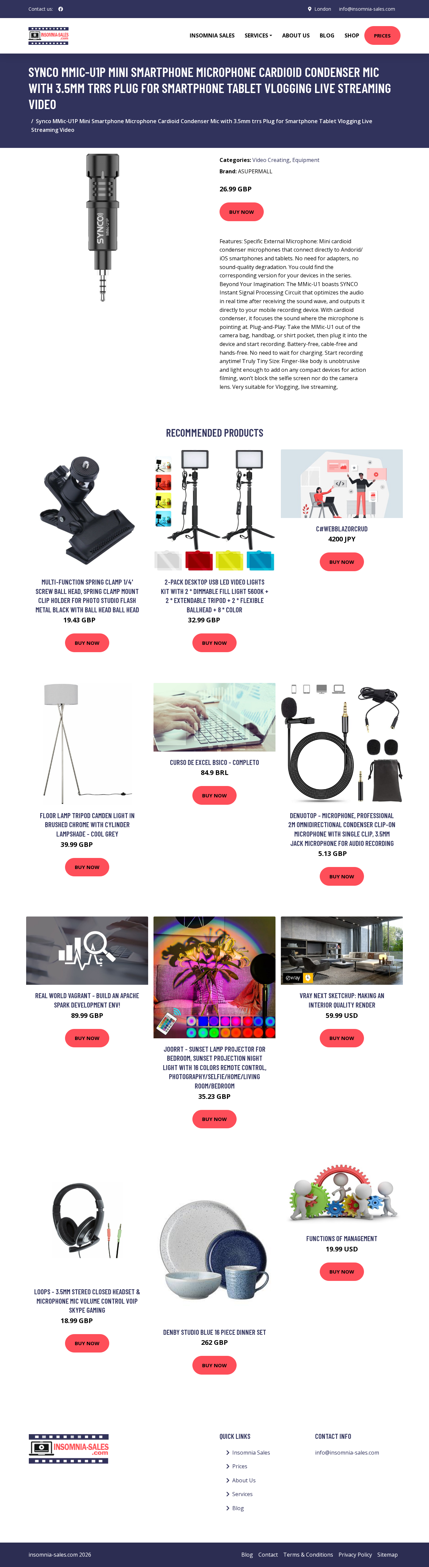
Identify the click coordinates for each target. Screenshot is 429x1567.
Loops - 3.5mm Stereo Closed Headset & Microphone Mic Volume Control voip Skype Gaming (87, 1300)
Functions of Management (341, 1238)
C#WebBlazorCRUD (342, 528)
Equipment (305, 160)
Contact (268, 1554)
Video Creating (271, 160)
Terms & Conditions (308, 1554)
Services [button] (256, 35)
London (322, 9)
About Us (296, 35)
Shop (352, 35)
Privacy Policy (355, 1554)
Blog (327, 35)
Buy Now (241, 211)
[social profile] (61, 9)
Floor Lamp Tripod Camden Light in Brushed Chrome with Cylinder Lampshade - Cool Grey (87, 824)
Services (242, 1494)
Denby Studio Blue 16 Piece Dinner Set (214, 1332)
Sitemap (387, 1554)
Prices (382, 35)
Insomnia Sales (212, 35)
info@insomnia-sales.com (367, 9)
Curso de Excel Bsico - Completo (214, 762)
